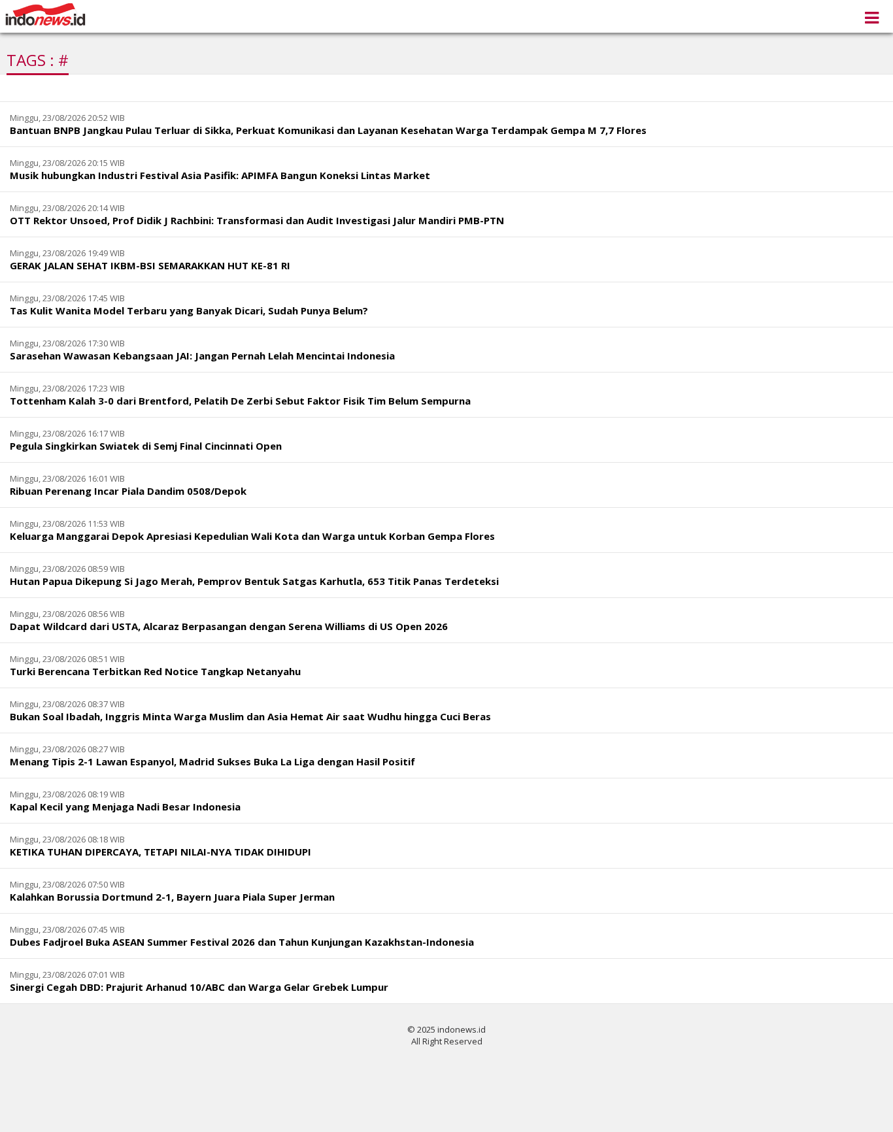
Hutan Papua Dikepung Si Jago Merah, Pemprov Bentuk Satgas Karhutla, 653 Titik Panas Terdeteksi (254, 581)
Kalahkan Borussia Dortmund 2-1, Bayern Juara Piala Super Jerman (172, 896)
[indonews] (45, 14)
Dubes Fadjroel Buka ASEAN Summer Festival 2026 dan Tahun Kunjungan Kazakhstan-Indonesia (242, 941)
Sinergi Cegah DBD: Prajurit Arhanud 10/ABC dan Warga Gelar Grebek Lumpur (199, 986)
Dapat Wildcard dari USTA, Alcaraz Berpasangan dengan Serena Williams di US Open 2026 (229, 626)
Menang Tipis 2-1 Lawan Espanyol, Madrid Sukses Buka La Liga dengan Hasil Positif (212, 761)
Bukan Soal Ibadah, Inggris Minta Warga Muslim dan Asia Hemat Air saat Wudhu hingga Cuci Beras (250, 716)
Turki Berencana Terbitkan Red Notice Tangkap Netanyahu (155, 671)
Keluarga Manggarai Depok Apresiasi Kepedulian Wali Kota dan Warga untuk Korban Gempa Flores (252, 535)
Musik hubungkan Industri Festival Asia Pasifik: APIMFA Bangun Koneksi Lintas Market (220, 175)
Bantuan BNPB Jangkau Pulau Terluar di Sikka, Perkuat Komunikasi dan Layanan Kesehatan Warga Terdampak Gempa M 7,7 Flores (328, 130)
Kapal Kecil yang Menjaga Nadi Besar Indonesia (125, 806)
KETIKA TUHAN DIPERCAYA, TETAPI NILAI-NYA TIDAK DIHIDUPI (160, 851)
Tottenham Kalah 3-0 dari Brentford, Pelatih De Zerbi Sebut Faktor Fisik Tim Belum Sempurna (240, 400)
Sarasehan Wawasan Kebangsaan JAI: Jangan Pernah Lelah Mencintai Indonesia (202, 355)
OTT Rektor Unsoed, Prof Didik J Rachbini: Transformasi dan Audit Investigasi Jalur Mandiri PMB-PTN (257, 220)
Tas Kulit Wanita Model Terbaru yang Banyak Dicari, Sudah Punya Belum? (189, 310)
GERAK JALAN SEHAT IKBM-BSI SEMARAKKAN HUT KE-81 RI (150, 265)
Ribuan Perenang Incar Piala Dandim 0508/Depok (128, 490)
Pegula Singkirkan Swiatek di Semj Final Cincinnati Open (146, 445)
